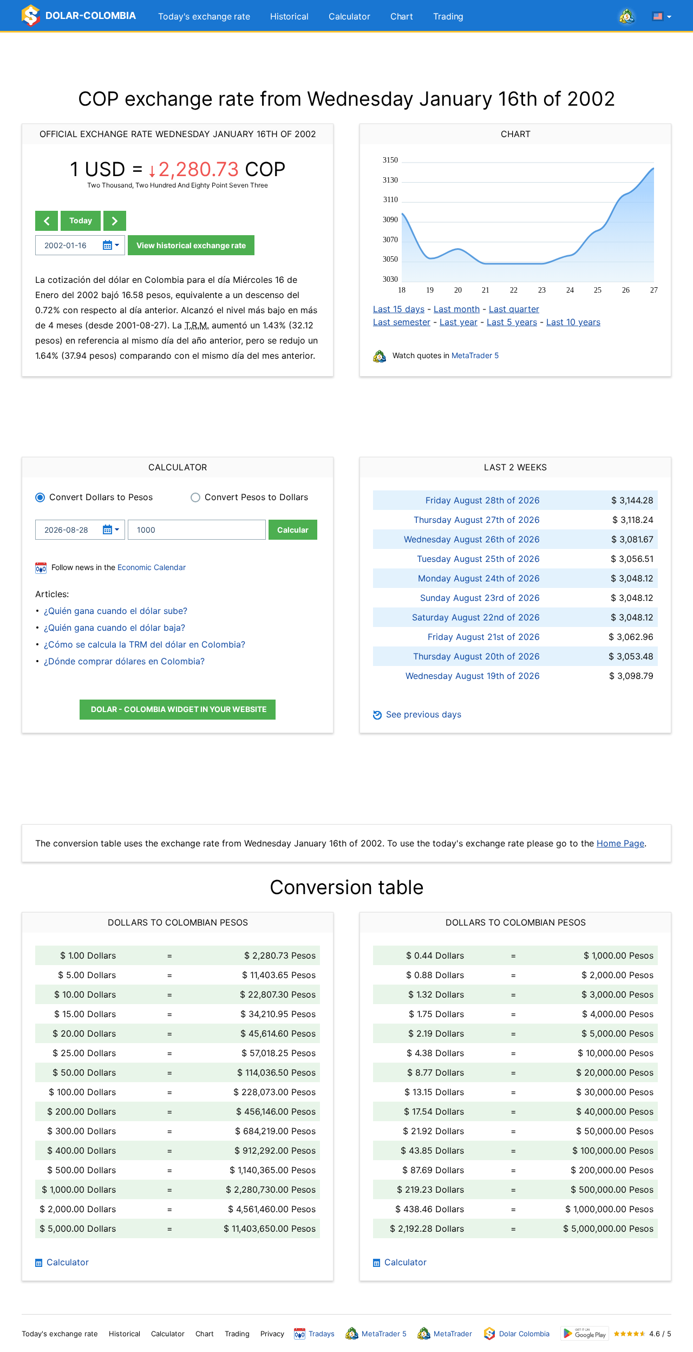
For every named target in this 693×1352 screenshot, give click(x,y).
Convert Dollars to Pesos (101, 496)
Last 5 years (512, 321)
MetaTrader (453, 1333)
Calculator (349, 16)
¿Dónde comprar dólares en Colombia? (124, 661)
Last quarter (514, 308)
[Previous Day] (46, 221)
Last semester (401, 321)
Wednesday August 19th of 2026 (473, 675)
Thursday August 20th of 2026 (476, 656)
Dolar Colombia (524, 1333)
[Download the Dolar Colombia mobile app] (584, 1333)
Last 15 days (398, 308)
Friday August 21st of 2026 (484, 636)
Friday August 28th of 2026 (483, 500)
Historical (289, 16)
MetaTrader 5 (475, 355)
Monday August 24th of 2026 (479, 578)
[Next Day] (114, 221)
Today (80, 220)
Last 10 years (573, 321)
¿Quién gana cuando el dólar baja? (114, 627)
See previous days (422, 714)
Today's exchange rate (204, 16)
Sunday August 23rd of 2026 (480, 597)
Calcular (293, 529)
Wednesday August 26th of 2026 (472, 539)
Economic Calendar (151, 567)
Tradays (322, 1333)
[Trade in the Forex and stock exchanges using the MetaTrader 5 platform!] (627, 16)
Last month (457, 308)
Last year (459, 321)
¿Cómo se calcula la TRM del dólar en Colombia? (144, 644)
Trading (448, 16)
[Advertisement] (346, 60)
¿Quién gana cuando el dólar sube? (115, 610)
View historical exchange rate (191, 245)
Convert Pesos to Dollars (256, 496)
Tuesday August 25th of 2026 (478, 558)
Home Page (620, 843)
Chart (402, 16)
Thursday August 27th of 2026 (477, 519)
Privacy (272, 1333)
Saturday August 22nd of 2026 (476, 617)
